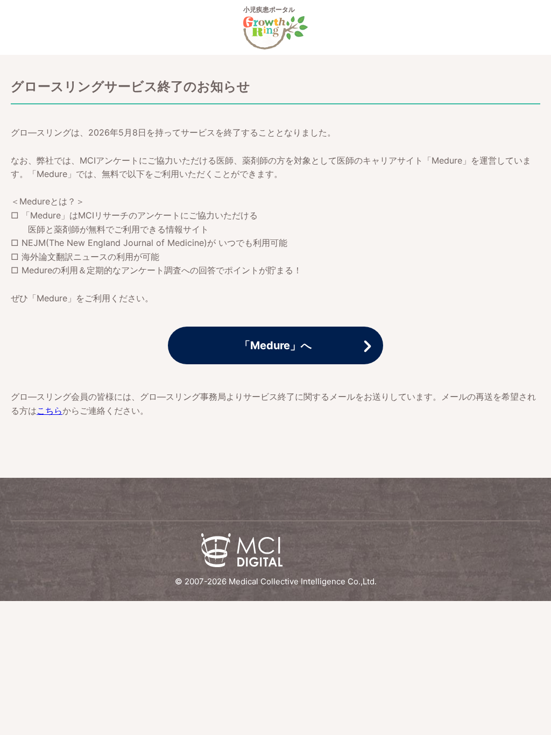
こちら (49, 410)
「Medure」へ (275, 345)
